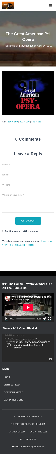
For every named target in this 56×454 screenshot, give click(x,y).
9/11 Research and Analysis (28, 416)
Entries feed (12, 384)
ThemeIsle (39, 446)
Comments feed (13, 392)
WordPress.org (13, 400)
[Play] (6, 318)
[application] (28, 307)
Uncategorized (17, 432)
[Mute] (44, 318)
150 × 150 (13, 121)
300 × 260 (25, 121)
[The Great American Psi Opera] (28, 93)
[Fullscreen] (49, 318)
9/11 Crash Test (28, 439)
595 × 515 (36, 121)
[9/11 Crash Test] (9, 5)
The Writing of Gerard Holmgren (28, 424)
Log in (7, 377)
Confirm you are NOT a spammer (21, 231)
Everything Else (38, 432)
